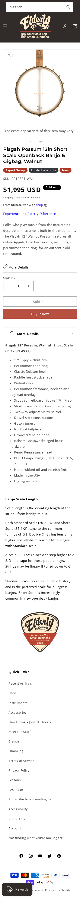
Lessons (15, 780)
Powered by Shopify (58, 890)
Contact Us (17, 819)
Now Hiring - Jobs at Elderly (30, 722)
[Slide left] (30, 141)
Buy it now (40, 314)
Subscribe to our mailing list (30, 799)
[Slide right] (49, 141)
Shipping (8, 197)
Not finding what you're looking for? (36, 838)
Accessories (18, 712)
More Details (18, 267)
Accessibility (18, 809)
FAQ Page (16, 790)
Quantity (9, 278)
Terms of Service (21, 761)
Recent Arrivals (20, 683)
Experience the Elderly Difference (29, 213)
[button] (5, 26)
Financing (16, 751)
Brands (14, 741)
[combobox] (39, 7)
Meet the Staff (20, 732)
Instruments (18, 703)
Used (12, 693)
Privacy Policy (19, 770)
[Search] (68, 7)
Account (15, 828)
